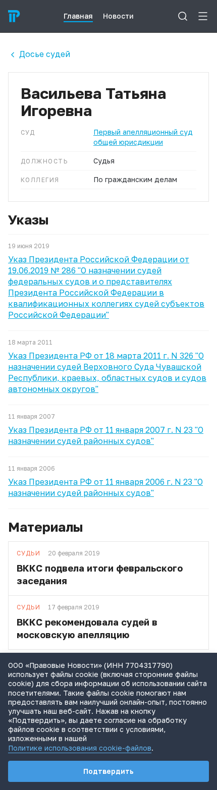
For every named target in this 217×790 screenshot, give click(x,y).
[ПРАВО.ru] (14, 16)
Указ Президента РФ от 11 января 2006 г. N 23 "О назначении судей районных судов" (105, 487)
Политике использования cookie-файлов (79, 748)
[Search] (183, 16)
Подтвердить (108, 771)
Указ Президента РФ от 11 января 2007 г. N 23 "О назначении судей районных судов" (105, 435)
